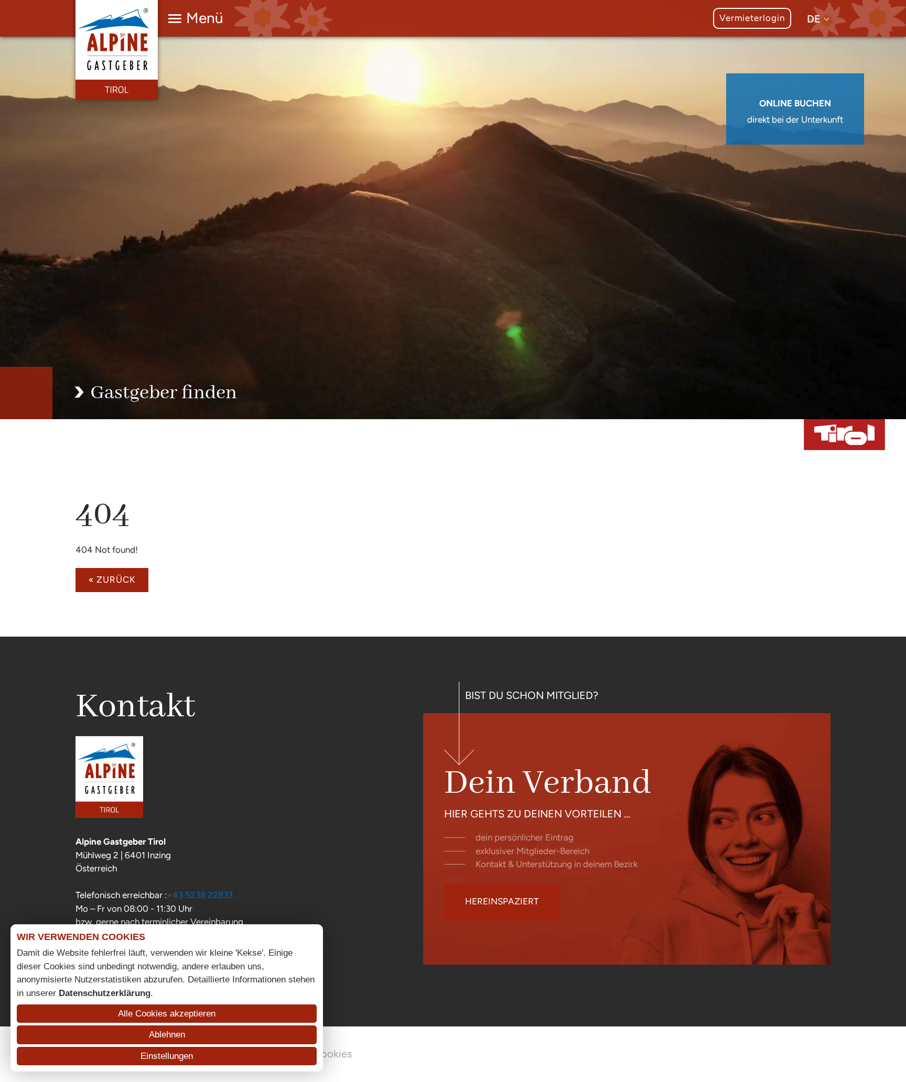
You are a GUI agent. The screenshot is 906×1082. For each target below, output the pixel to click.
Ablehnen (167, 1035)
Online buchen (795, 103)
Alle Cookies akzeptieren (166, 1014)
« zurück (112, 579)
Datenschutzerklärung (104, 993)
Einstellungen (167, 1056)
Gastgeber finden (163, 393)
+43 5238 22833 (200, 895)
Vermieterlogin (752, 18)
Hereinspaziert (501, 901)
